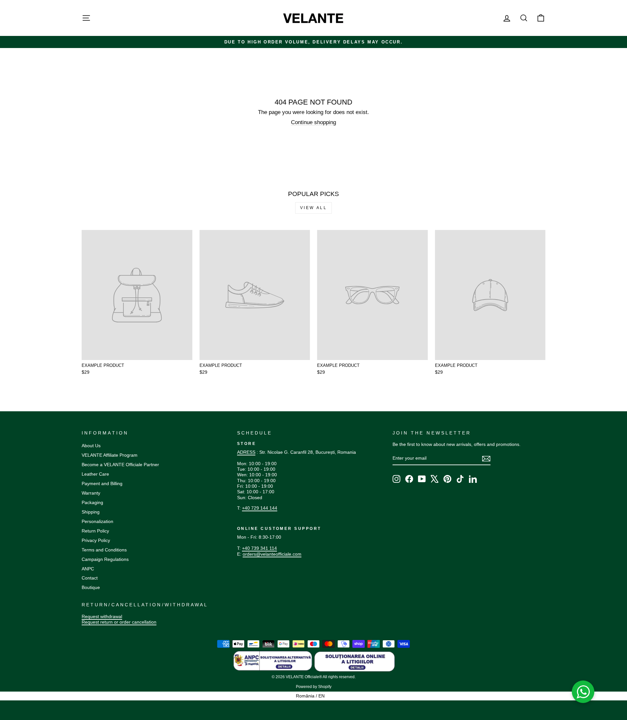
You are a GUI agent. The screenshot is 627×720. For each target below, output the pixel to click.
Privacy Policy (96, 540)
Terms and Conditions (104, 549)
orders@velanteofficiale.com (272, 554)
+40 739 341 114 (259, 548)
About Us (91, 445)
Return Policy (95, 530)
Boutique (91, 587)
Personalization (97, 521)
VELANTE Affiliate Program (109, 455)
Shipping (91, 512)
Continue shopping (313, 122)
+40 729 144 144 (259, 508)
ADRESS (246, 452)
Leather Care (95, 474)
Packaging (92, 502)
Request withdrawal (102, 616)
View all (313, 207)
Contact (90, 578)
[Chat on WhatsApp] (583, 691)
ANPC (88, 568)
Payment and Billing (102, 483)
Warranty (91, 493)
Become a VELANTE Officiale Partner (120, 464)
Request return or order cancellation (119, 622)
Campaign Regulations (105, 559)
